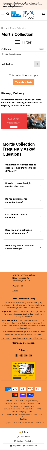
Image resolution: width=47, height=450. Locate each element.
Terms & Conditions (11, 409)
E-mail (15, 291)
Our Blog (23, 419)
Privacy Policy (28, 409)
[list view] (43, 64)
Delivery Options (26, 403)
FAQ (39, 409)
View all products (23, 82)
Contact (19, 401)
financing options (26, 223)
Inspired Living (32, 401)
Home (4, 28)
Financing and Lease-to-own (22, 406)
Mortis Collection (12, 54)
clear (42, 49)
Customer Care (10, 403)
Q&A (38, 403)
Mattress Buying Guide (22, 411)
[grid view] (37, 64)
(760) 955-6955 (26, 316)
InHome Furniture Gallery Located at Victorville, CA (22, 415)
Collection (6, 49)
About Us (9, 401)
